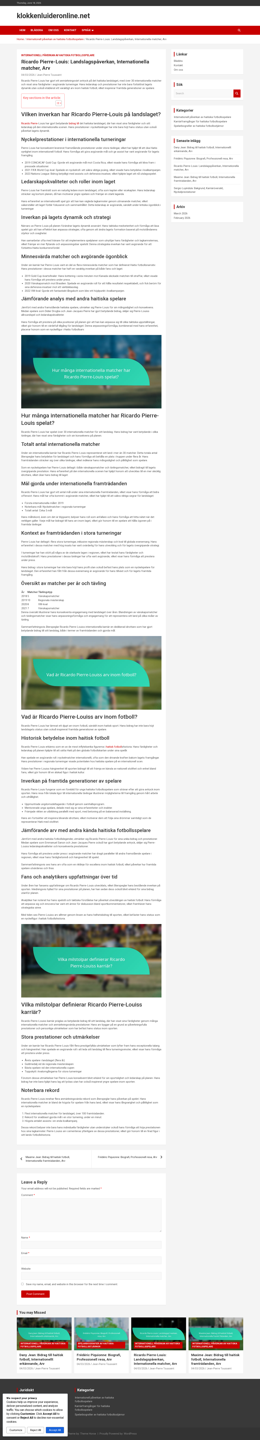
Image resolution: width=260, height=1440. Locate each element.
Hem (22, 30)
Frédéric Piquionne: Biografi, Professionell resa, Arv (127, 1157)
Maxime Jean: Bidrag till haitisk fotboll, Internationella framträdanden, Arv (48, 1159)
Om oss (53, 30)
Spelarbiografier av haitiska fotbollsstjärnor (199, 125)
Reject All (35, 1430)
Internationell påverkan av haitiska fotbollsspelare (57, 55)
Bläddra (37, 30)
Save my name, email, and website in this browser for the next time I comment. (72, 1284)
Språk (86, 30)
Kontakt (70, 30)
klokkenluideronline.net (53, 16)
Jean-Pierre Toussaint (49, 74)
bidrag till (74, 123)
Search (237, 93)
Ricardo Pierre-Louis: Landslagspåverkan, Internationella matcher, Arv (155, 1359)
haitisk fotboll (114, 746)
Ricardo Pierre (29, 123)
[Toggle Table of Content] (57, 103)
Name (25, 1237)
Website (26, 1268)
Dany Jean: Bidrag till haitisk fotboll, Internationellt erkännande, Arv (41, 1359)
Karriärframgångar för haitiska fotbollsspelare (200, 121)
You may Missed (32, 1312)
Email (25, 1253)
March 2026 (180, 213)
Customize (16, 1430)
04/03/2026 (28, 74)
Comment (28, 1195)
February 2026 (182, 217)
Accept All (55, 1430)
